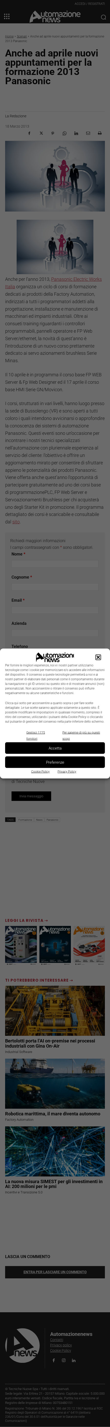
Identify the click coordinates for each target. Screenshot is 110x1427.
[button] (98, 657)
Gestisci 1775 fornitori (35, 736)
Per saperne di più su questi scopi (81, 736)
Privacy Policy (67, 771)
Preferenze (55, 762)
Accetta (55, 748)
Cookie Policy (40, 771)
